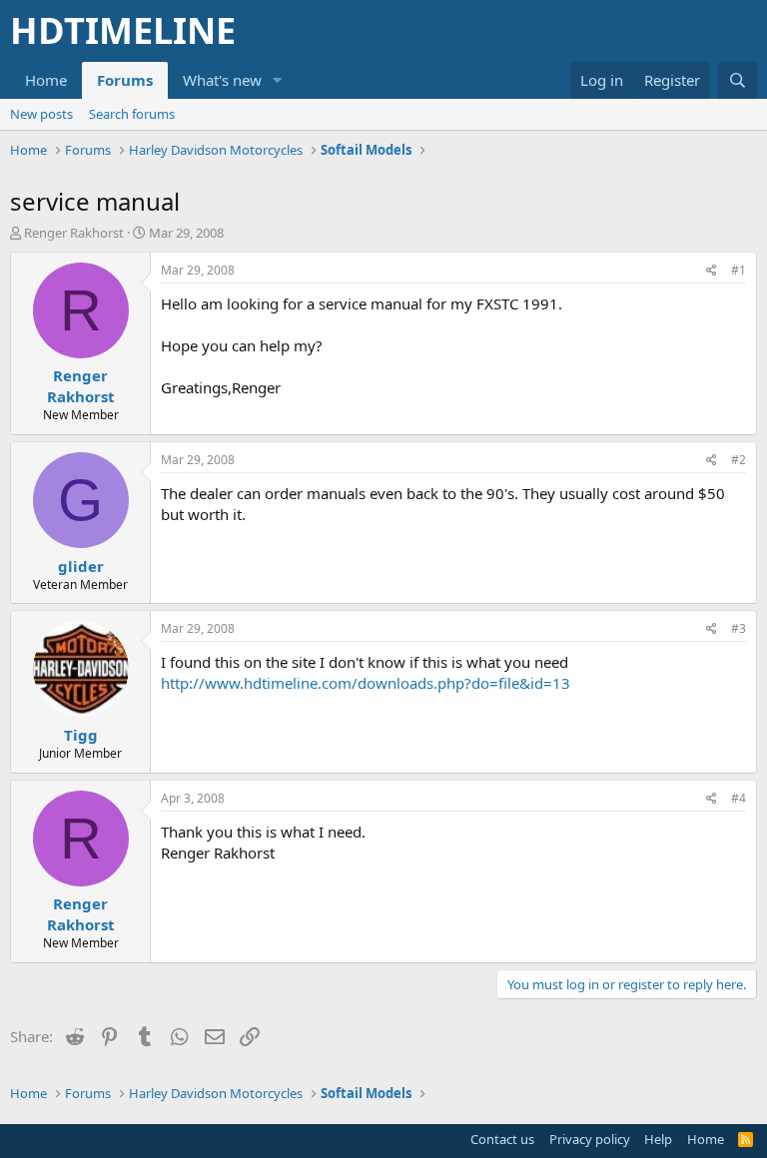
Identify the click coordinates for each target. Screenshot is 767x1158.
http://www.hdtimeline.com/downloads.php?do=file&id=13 (365, 683)
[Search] (737, 80)
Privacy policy (589, 1139)
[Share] (711, 271)
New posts (41, 114)
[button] (278, 80)
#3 (738, 628)
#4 (738, 798)
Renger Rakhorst (74, 233)
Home (46, 80)
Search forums (132, 114)
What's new (222, 80)
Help (658, 1139)
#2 (738, 459)
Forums (125, 80)
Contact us (502, 1139)
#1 (738, 270)
